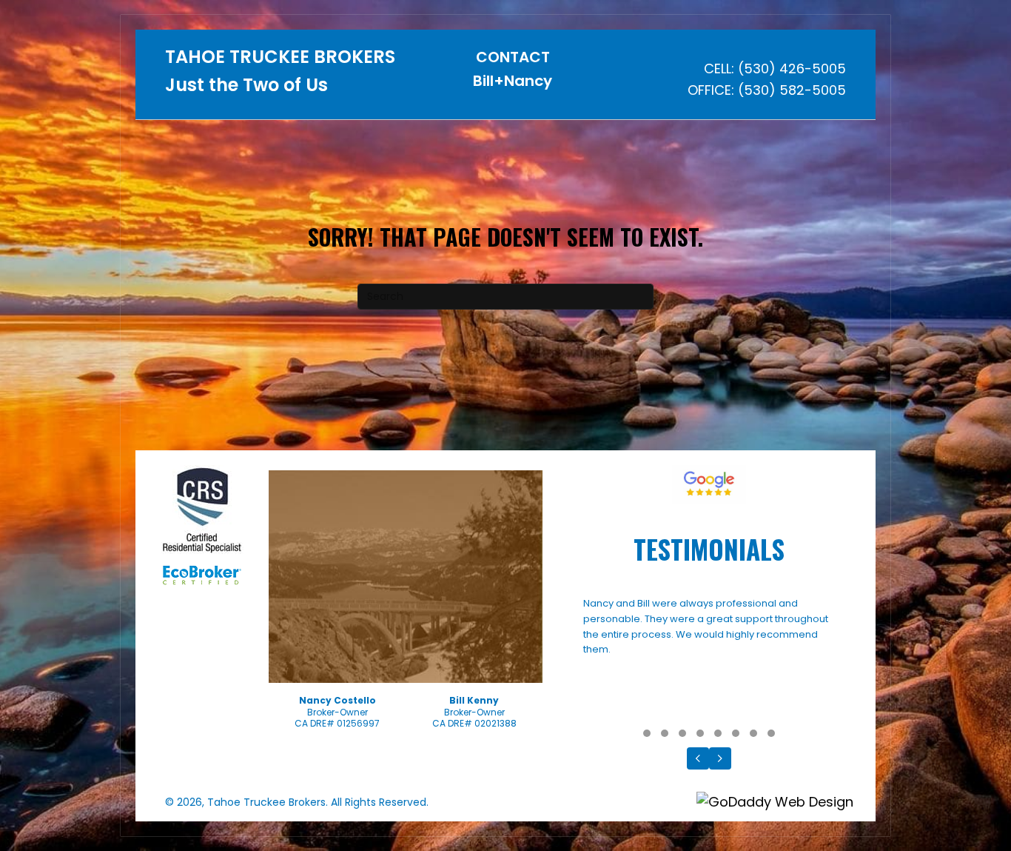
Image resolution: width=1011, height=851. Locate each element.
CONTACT (513, 57)
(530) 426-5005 (792, 68)
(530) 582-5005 (792, 90)
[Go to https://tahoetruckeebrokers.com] (281, 75)
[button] (647, 733)
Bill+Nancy (512, 80)
